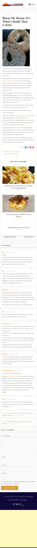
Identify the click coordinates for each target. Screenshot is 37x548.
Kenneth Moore (7, 370)
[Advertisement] (18, 528)
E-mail (3, 465)
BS (3, 252)
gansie (8, 14)
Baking (17, 151)
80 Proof (5, 290)
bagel (12, 151)
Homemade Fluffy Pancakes (18, 228)
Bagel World (21, 95)
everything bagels (8, 81)
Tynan (28, 115)
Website (3, 473)
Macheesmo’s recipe (13, 376)
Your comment (5, 436)
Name (3, 457)
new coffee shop (20, 115)
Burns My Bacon (8, 154)
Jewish (16, 154)
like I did (12, 388)
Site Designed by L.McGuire (17, 500)
